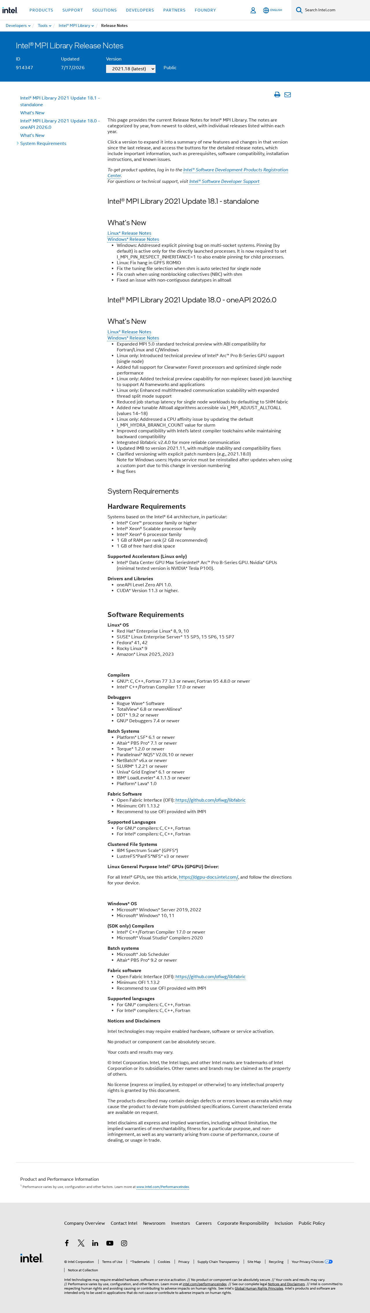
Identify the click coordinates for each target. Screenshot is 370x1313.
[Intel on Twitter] (81, 1244)
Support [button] (72, 10)
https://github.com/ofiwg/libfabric (210, 800)
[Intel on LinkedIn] (95, 1244)
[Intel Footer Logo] (31, 1258)
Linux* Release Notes (129, 233)
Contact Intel (124, 1223)
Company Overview (84, 1223)
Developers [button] (140, 10)
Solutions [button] (104, 10)
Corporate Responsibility (243, 1223)
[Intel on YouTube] (110, 1244)
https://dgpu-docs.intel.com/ (208, 877)
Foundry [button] (205, 10)
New (32, 113)
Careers (204, 1223)
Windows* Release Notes (133, 239)
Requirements (43, 143)
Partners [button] (174, 10)
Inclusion (284, 1223)
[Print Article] (277, 94)
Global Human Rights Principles (259, 1288)
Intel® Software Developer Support (224, 181)
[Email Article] (287, 94)
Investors (180, 1223)
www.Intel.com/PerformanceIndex (162, 1187)
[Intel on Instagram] (124, 1244)
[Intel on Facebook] (67, 1244)
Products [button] (41, 10)
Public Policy (312, 1223)
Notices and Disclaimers (286, 1284)
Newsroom (154, 1223)
